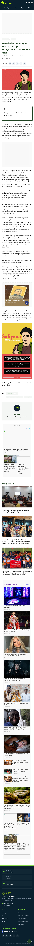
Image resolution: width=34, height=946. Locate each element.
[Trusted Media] (2, 931)
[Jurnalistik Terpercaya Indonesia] (14, 932)
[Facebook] (14, 935)
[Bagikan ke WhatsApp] (9, 63)
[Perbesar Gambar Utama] (17, 89)
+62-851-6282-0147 (8, 905)
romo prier (28, 397)
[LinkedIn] (17, 935)
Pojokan (23, 8)
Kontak (3, 921)
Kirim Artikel (5, 918)
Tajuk (17, 8)
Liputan (9, 8)
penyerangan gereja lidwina (15, 397)
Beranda (5, 38)
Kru (2, 915)
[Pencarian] (29, 3)
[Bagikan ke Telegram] (17, 63)
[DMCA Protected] (6, 931)
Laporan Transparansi (23, 921)
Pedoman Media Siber (23, 915)
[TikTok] (10, 935)
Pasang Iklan (21, 924)
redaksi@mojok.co (8, 903)
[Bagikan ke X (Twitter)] (24, 63)
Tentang (4, 913)
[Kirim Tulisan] (26, 3)
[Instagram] (3, 935)
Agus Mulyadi (6, 385)
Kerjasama (20, 913)
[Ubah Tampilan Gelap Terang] (29, 941)
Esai (4, 8)
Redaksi (17, 414)
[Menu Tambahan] (32, 3)
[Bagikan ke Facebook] (20, 63)
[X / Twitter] (6, 935)
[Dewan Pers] (9, 932)
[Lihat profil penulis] (17, 411)
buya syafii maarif (12, 393)
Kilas (29, 8)
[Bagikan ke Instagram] (13, 63)
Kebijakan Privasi (22, 918)
